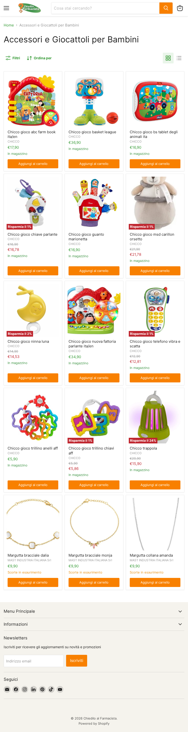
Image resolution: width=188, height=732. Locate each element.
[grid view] (168, 58)
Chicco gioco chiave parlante (33, 234)
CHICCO (13, 141)
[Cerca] (166, 8)
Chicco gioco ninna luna (28, 341)
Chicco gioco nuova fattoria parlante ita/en (92, 344)
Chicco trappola (143, 448)
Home (9, 25)
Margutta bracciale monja (90, 555)
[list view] (179, 58)
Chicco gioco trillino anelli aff (33, 448)
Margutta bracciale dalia (28, 555)
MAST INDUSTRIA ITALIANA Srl (29, 560)
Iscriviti (76, 660)
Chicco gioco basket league (92, 132)
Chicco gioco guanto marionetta (86, 237)
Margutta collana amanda (151, 555)
